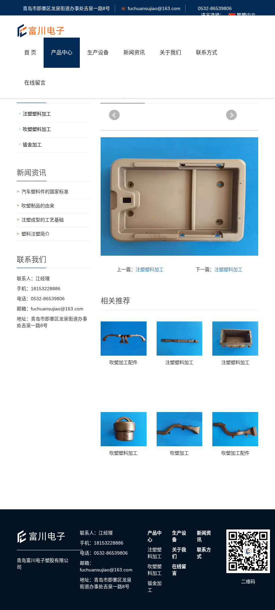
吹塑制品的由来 (37, 205)
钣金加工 (32, 144)
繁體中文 (245, 15)
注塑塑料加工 (149, 269)
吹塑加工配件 (123, 362)
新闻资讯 (134, 52)
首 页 (30, 52)
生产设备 (98, 52)
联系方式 (206, 52)
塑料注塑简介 (35, 234)
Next (231, 115)
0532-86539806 (215, 8)
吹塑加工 (179, 453)
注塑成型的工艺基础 (42, 219)
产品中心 (61, 52)
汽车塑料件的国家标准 (44, 191)
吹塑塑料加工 (123, 453)
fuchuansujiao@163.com (154, 8)
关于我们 (170, 52)
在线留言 (35, 83)
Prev (114, 115)
